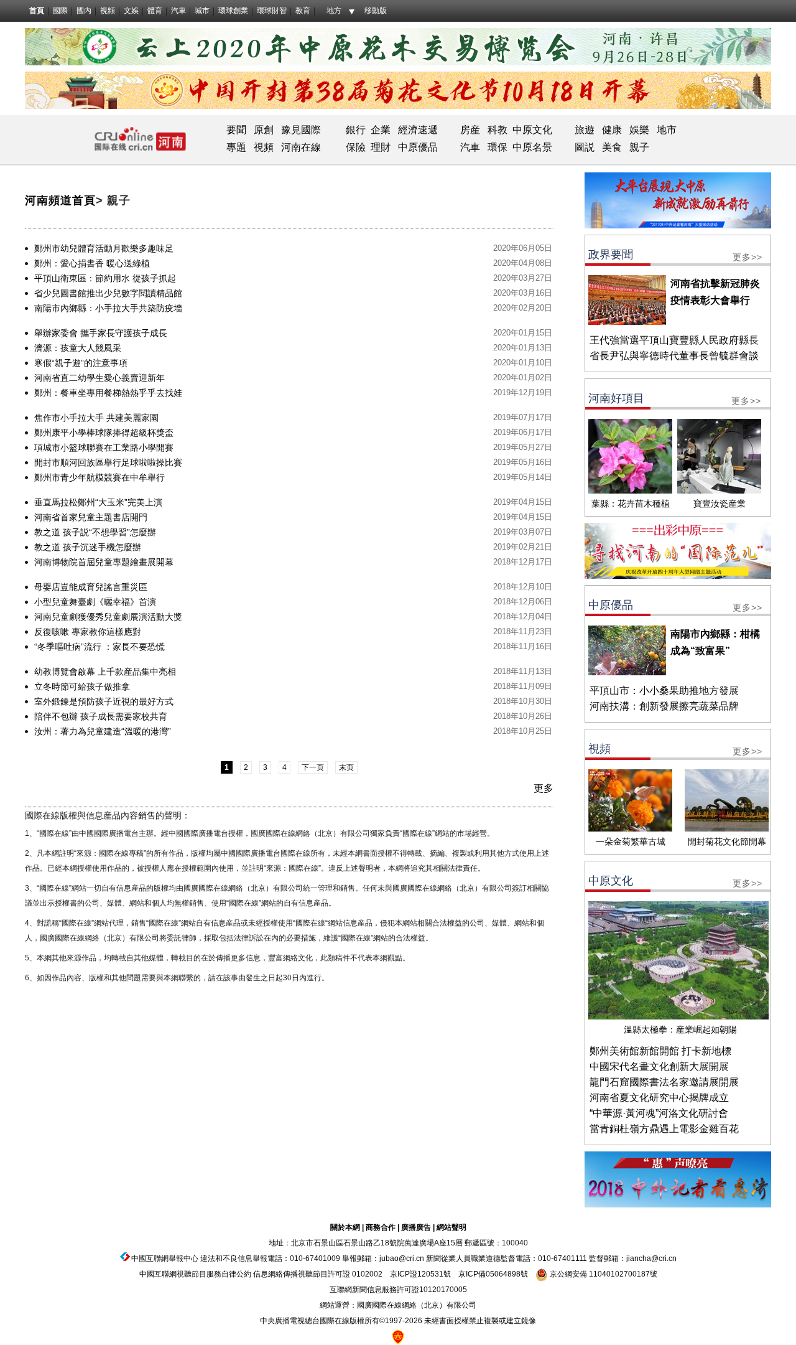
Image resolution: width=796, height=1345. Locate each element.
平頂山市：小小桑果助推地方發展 (664, 690)
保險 (356, 147)
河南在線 (301, 147)
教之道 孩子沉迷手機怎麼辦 (87, 547)
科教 (497, 129)
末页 (346, 767)
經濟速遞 (417, 129)
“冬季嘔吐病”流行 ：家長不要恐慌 (99, 647)
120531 (430, 1274)
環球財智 (272, 10)
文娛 (131, 10)
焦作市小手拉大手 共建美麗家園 (96, 418)
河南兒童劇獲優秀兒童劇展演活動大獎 (108, 617)
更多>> (747, 257)
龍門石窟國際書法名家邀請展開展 (664, 1082)
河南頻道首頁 (60, 200)
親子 (639, 147)
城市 (202, 10)
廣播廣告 (416, 1227)
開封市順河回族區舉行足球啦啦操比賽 (108, 462)
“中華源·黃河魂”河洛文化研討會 (659, 1113)
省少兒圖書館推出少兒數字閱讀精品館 (108, 293)
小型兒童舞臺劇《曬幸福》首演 (95, 602)
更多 (543, 788)
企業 (381, 129)
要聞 (236, 129)
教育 (302, 10)
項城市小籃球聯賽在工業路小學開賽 (104, 447)
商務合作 (381, 1227)
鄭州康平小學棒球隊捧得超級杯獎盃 (104, 433)
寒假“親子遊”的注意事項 (80, 363)
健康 (612, 129)
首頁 (36, 10)
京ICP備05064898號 (493, 1274)
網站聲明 (451, 1227)
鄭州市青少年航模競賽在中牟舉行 (99, 477)
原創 (264, 129)
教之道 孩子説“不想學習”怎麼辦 (95, 532)
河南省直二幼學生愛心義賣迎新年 (99, 378)
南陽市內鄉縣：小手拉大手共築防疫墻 (108, 308)
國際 (60, 10)
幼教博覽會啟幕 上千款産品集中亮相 (105, 672)
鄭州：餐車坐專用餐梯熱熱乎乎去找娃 (108, 393)
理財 (381, 147)
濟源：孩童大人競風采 (77, 348)
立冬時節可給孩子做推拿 (82, 686)
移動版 (375, 10)
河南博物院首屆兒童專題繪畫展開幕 (104, 562)
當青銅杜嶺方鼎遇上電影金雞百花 (664, 1128)
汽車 (178, 10)
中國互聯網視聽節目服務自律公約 (195, 1274)
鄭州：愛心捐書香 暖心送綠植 (92, 263)
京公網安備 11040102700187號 (602, 1274)
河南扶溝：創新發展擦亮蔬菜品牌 (664, 706)
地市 (667, 129)
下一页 (313, 767)
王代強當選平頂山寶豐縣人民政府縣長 (674, 340)
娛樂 (639, 129)
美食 (612, 147)
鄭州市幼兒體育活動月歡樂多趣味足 (104, 248)
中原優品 (418, 147)
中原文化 (532, 129)
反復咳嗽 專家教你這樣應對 (87, 632)
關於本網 (345, 1227)
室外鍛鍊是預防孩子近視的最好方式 (104, 701)
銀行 (356, 129)
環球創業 (233, 10)
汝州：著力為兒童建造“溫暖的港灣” (102, 731)
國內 (83, 10)
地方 (333, 10)
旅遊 (585, 129)
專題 (236, 147)
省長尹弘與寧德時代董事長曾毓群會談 (674, 355)
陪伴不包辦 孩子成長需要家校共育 (100, 716)
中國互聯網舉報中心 (164, 1258)
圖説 (585, 147)
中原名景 (532, 147)
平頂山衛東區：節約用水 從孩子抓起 (105, 278)
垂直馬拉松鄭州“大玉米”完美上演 (98, 502)
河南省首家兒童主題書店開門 (90, 517)
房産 (470, 129)
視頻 (107, 10)
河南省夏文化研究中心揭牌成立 (659, 1097)
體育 (154, 10)
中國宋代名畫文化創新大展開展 (659, 1066)
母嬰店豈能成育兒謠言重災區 (90, 587)
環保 (497, 147)
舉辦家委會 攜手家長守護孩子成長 (100, 333)
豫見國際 (301, 129)
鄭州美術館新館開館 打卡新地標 (660, 1051)
